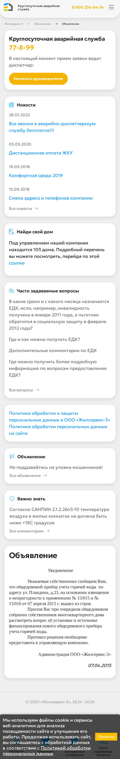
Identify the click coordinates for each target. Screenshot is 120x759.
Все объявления (25, 475)
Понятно (106, 736)
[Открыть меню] (111, 7)
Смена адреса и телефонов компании (51, 198)
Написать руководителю (38, 78)
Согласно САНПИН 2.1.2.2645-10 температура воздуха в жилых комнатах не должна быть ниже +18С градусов (59, 515)
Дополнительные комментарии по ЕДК (53, 350)
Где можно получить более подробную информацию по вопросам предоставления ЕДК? (58, 368)
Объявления (42, 24)
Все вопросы (21, 389)
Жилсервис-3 (13, 24)
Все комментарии (26, 531)
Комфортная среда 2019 (36, 175)
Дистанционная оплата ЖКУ (41, 153)
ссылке (17, 263)
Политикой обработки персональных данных (47, 750)
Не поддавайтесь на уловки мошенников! (56, 467)
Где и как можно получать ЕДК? (44, 339)
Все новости (20, 208)
